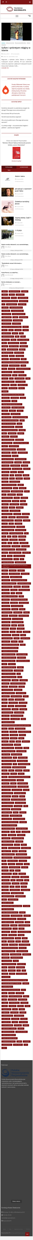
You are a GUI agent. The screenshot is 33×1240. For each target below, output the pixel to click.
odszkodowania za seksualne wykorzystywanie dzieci (16, 725)
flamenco (19, 478)
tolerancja (5, 954)
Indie (4, 56)
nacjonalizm (18, 690)
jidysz (16, 559)
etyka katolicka (22, 452)
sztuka (4, 935)
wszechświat (6, 1022)
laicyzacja (5, 632)
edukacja (22, 430)
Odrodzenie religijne (8, 722)
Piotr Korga (6, 754)
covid (14, 375)
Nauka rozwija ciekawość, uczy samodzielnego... (15, 244)
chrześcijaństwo (7, 372)
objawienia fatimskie (17, 715)
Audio (3, 42)
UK (24, 970)
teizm (18, 941)
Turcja (4, 967)
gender (20, 485)
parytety (5, 741)
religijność (22, 851)
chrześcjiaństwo (19, 372)
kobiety (19, 593)
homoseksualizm (7, 514)
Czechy (13, 385)
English (5, 446)
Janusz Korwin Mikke (8, 549)
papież (21, 738)
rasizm (17, 844)
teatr (4, 941)
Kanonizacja (25, 573)
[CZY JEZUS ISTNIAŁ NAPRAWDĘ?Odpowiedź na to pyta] (16, 1136)
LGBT (19, 632)
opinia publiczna (20, 728)
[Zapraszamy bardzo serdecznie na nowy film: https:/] (16, 1171)
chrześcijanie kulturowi (23, 368)
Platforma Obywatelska (9, 761)
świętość (14, 925)
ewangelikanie (15, 465)
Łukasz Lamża (25, 638)
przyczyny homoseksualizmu (10, 822)
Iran (7, 56)
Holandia (5, 510)
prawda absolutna (7, 793)
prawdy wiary (6, 796)
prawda (26, 790)
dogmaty (12, 410)
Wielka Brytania (14, 1002)
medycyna (11, 664)
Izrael (15, 543)
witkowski (12, 1006)
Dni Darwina (6, 407)
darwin (4, 388)
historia (5, 507)
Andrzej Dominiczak (17, 310)
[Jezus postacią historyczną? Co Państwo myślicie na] (16, 1189)
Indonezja (18, 523)
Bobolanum (24, 346)
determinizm (6, 401)
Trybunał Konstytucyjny (9, 964)
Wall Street (20, 993)
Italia (4, 543)
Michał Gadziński (7, 670)
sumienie (27, 915)
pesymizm (18, 748)
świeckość (5, 925)
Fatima (20, 472)
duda (22, 420)
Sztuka (3, 44)
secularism (5, 880)
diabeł (14, 401)
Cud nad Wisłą (19, 378)
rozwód (5, 867)
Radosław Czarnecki (8, 841)
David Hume (13, 388)
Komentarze (24, 167)
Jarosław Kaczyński (15, 552)
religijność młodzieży (8, 854)
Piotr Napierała (7, 757)
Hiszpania (19, 507)
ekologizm (5, 436)
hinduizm (23, 504)
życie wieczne (17, 1044)
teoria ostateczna (24, 944)
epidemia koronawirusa (9, 449)
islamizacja (22, 536)
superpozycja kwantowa (9, 919)
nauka (11, 699)
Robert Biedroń (12, 860)
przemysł (5, 815)
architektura (16, 323)
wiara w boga (12, 999)
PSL (13, 831)
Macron (14, 641)
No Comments (15, 54)
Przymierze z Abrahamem (9, 825)
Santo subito (6, 877)
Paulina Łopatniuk (7, 744)
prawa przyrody (17, 790)
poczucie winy (6, 767)
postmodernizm (23, 783)
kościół (22, 609)
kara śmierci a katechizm (9, 583)
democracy (5, 398)
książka (21, 625)
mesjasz (20, 667)
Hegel (22, 501)
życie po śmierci (7, 1044)
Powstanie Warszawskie (9, 786)
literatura (15, 635)
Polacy (11, 770)
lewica (12, 632)
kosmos (5, 615)
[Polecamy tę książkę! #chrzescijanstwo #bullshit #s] (16, 1154)
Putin (4, 835)
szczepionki (6, 932)
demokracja (15, 398)
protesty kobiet (7, 812)
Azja (21, 333)
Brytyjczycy (20, 356)
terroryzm (22, 948)
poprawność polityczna (8, 780)
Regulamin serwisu (18, 1229)
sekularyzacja (6, 883)
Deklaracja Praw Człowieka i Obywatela (13, 394)
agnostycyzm (23, 301)
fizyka (12, 478)
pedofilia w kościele (8, 748)
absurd (12, 294)
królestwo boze (24, 615)
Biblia (4, 343)
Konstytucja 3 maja (17, 606)
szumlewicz (12, 935)
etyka (14, 452)
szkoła (13, 932)
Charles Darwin (14, 365)
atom (11, 330)
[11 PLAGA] (7, 230)
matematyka (21, 657)
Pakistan (22, 735)
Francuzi (5, 481)
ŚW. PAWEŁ (22, 919)
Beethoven (5, 339)
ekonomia (13, 436)
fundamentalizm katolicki (9, 485)
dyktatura (18, 427)
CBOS (23, 359)
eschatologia (6, 452)
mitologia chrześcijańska (9, 677)
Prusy (15, 812)
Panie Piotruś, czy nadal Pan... (9, 272)
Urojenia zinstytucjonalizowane (11, 990)
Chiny (4, 368)
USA (23, 990)
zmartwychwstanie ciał (8, 1035)
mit (18, 673)
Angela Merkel (6, 317)
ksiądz (14, 625)
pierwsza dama (21, 751)
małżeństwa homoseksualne (10, 648)
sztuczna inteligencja (24, 932)
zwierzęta (26, 1041)
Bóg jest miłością (12, 349)
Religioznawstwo (20, 42)
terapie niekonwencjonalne (10, 948)
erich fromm (21, 449)
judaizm (5, 570)
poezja (4, 770)
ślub (18, 886)
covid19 (5, 378)
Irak (26, 533)
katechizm (25, 586)
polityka (21, 773)
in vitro (4, 523)
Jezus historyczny (19, 556)
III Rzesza (18, 520)
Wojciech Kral (6, 1009)
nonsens (15, 709)
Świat (28, 42)
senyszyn (24, 883)
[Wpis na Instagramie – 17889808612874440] (16, 1118)
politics (26, 770)
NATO (25, 696)
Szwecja (21, 935)
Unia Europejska (21, 973)
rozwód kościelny (14, 867)
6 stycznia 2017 (19, 193)
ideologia (12, 517)
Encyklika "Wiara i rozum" (21, 443)
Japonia (5, 552)
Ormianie (5, 735)
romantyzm (23, 860)
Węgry (26, 996)
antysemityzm (6, 323)
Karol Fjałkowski (7, 586)
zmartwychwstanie (21, 1031)
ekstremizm (19, 439)
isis (9, 536)
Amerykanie (6, 310)
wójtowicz (5, 1012)
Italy (10, 543)
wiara (4, 999)
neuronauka (23, 702)
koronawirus (6, 609)
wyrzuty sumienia (7, 1025)
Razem (23, 844)
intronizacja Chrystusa (16, 533)
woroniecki (15, 1019)
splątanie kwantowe (8, 896)
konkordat (14, 603)
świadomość (19, 922)
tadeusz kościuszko (8, 938)
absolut (5, 294)
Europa (15, 456)
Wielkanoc (24, 1002)
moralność (5, 683)
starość (22, 912)
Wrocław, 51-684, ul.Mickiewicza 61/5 (13, 1212)
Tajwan (18, 938)
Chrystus (11, 368)
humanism (17, 514)
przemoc (23, 812)
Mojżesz (15, 680)
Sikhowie (5, 886)
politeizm (18, 770)
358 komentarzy (20, 181)
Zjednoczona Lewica (8, 1031)
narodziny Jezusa (16, 696)
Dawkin (21, 388)
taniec (24, 938)
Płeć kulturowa (7, 764)
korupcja (15, 609)
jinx (22, 559)
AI (3, 304)
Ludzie (16, 638)
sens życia (15, 883)
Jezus (9, 556)
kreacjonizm (13, 615)
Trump (15, 961)
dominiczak (5, 414)
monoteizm (23, 680)
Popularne (8, 167)
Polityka (14, 773)
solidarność (6, 893)
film (12, 475)
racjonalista (12, 835)
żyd (26, 1044)
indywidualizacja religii (8, 526)
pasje (18, 741)
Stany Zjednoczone (8, 909)
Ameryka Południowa (16, 307)
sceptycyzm (25, 877)
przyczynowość (7, 819)
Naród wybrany (21, 693)
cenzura (5, 365)
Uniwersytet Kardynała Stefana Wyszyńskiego (14, 980)
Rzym (17, 870)
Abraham (24, 291)
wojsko (22, 1009)
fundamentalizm (15, 481)
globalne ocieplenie (17, 491)
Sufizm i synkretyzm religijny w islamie (15, 49)
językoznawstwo (7, 559)
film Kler (18, 475)
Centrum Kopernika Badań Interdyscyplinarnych (15, 362)
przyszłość (5, 831)
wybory (15, 1022)
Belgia (13, 339)
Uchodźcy (11, 970)
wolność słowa (19, 1015)
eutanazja (18, 462)
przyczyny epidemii (19, 819)
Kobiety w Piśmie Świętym (9, 596)
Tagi (9, 170)
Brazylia (5, 356)
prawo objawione (7, 806)
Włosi (27, 1006)
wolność (23, 1012)
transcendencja (7, 961)
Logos (23, 635)
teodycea (25, 941)
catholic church (15, 359)
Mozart (5, 686)
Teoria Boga (13, 944)
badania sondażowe (8, 336)
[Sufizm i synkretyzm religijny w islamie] (16, 31)
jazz (4, 556)
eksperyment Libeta (8, 439)
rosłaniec (11, 864)
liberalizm (26, 632)
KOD (21, 596)
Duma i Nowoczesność (8, 423)
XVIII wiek (17, 1025)
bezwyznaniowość (23, 339)
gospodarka (11, 494)
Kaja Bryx (21, 570)
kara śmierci (6, 580)
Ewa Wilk (26, 462)
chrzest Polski (6, 375)
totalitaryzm (27, 954)
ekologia (21, 433)
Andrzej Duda (6, 314)
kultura (13, 628)
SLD (12, 886)
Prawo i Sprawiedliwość (18, 799)
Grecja (19, 494)
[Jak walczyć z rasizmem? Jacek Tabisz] (7, 189)
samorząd (22, 873)
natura (4, 699)
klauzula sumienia (24, 590)
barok (23, 336)
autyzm (15, 333)
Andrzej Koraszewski (18, 314)
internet (5, 533)
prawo (22, 796)
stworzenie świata (16, 915)
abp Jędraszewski (14, 291)
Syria (16, 56)
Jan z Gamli (25, 546)
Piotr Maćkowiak (16, 754)
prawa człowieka (23, 786)
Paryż (12, 741)
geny (15, 488)
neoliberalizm (13, 702)
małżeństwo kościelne (8, 654)
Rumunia (5, 870)
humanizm (25, 514)
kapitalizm (5, 577)
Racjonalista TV (5, 1233)
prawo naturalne (20, 802)
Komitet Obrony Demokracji (19, 599)
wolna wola (14, 1012)
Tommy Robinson (15, 954)
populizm (20, 780)
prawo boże (6, 799)
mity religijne (6, 680)
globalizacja (6, 491)
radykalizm (19, 841)
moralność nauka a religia (18, 683)
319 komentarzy (20, 196)
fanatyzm (26, 468)
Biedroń (23, 343)
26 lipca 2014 (5, 54)
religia (4, 848)
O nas (10, 1229)
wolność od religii (7, 1015)
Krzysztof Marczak (17, 622)
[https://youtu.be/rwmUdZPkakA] (16, 1100)
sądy (15, 873)
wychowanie (23, 1022)
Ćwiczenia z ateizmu (8, 381)
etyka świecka (6, 456)
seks (26, 880)
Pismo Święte (22, 757)
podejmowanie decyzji (19, 767)
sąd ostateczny (6, 873)
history (12, 507)
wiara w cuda (22, 999)
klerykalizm (5, 593)
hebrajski (15, 501)
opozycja (5, 731)
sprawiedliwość (13, 899)
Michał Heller (18, 670)
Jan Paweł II (16, 546)
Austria (25, 330)
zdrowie (21, 1028)
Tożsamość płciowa (17, 957)
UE (18, 970)
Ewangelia (5, 465)
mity (20, 677)
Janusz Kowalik (21, 549)
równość (19, 864)
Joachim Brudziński (8, 562)
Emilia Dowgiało (7, 443)
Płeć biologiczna (22, 761)
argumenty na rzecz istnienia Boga (11, 327)
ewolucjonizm (6, 468)
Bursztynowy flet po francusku (10, 113)
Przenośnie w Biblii (16, 815)
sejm (13, 880)
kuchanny (5, 628)
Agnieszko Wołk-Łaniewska (10, 301)
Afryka (13, 298)
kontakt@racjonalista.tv (8, 1218)
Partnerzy (28, 1229)
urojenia (26, 983)
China (23, 365)
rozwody (24, 867)
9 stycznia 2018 (19, 179)
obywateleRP (15, 719)
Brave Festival (19, 352)
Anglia (15, 317)
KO (13, 593)
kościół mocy (18, 612)
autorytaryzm (6, 333)
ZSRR (19, 1041)
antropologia (23, 317)
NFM (4, 706)
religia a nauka (26, 848)
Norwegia (23, 709)
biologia (5, 346)
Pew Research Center (8, 751)
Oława (4, 728)
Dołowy (20, 410)
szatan (21, 928)
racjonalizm (21, 835)
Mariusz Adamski (22, 654)
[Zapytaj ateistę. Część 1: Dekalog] (7, 218)
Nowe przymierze (7, 712)
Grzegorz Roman (7, 497)
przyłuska (23, 822)
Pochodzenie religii (24, 764)
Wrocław (24, 1019)
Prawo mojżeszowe (8, 802)
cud (11, 378)
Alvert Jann (22, 304)
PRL (26, 806)
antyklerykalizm (7, 320)
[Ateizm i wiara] (7, 176)
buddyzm (5, 359)
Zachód (26, 1025)
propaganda (6, 809)
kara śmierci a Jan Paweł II (19, 580)
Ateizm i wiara (20, 176)
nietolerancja (6, 709)
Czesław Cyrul (22, 385)
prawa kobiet (6, 790)
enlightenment (14, 446)
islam (14, 536)
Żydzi (4, 1048)
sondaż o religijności (17, 893)
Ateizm (25, 327)
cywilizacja (5, 385)
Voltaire (11, 993)
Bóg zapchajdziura (7, 352)
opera (11, 728)
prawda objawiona (19, 793)
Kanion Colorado (14, 573)
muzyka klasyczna (7, 690)
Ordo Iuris (13, 731)
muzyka (21, 686)
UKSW (12, 973)
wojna (14, 1009)
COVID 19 (22, 375)
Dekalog (5, 391)
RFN (4, 860)
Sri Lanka (26, 906)
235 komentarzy (20, 208)
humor (4, 517)
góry (4, 494)
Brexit (11, 356)
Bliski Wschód (13, 346)
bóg (4, 349)
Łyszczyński (6, 641)
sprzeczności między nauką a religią (12, 906)
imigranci (26, 520)
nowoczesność (19, 712)
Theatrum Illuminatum (8, 951)
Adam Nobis (20, 294)
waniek (4, 996)
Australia (18, 330)
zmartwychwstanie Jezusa (9, 1038)
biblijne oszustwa (13, 343)
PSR (18, 831)
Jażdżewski (26, 552)
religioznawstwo (7, 857)
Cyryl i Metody (20, 381)
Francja (27, 478)
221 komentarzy (20, 235)
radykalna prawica (7, 844)
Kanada (5, 573)
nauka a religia (19, 699)
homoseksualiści (15, 510)
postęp (13, 783)
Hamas (16, 497)
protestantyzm (16, 809)
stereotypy (5, 915)
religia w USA (6, 851)
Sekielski (20, 880)
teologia (5, 944)
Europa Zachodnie (7, 462)
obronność (5, 719)
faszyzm (14, 472)
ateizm (4, 330)
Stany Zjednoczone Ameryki (10, 912)
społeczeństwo (20, 896)
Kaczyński (12, 570)
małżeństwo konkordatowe (10, 651)
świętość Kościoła (24, 925)
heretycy (5, 504)
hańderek (24, 497)
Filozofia (5, 478)
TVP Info (11, 967)
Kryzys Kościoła (17, 619)
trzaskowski (21, 964)
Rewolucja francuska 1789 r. (22, 857)
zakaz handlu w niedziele (9, 1028)
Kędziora (14, 590)
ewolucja (24, 465)
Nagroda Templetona (8, 693)
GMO (26, 491)
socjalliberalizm (15, 890)
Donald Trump (15, 414)
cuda (28, 378)
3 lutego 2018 (19, 222)
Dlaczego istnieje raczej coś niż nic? (12, 404)
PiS (15, 757)
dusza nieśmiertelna (8, 427)
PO (15, 764)
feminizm (5, 475)
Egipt (4, 433)
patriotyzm (26, 741)
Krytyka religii (6, 619)
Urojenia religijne (7, 986)
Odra (23, 719)
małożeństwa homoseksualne (10, 644)
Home (4, 1229)
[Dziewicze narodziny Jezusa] (7, 201)
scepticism (15, 877)
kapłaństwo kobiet (16, 577)
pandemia (13, 738)
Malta (22, 644)
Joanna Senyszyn (20, 562)
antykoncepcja (17, 320)
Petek (26, 748)
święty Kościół (6, 928)
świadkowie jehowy (8, 922)
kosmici (26, 612)
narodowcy (5, 696)
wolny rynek (6, 1019)
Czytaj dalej (6, 68)
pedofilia (17, 744)
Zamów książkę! (16, 161)
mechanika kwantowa (23, 661)
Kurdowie (20, 628)
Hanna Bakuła (6, 501)
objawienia (5, 715)
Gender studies (7, 488)
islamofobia (13, 539)
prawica (15, 796)
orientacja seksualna (24, 731)
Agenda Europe (23, 298)
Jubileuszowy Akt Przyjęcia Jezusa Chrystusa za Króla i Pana (15, 566)
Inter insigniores (20, 530)
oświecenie (14, 735)
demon (23, 398)
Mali (21, 641)
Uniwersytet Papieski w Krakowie (11, 983)
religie (14, 851)
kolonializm (5, 599)
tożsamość (5, 957)
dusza (19, 423)
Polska (4, 777)
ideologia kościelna (22, 517)
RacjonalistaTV (7, 1221)
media (4, 664)
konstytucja (6, 606)
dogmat (5, 410)
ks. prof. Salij (6, 625)
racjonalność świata (18, 838)
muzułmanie (13, 686)
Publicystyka (10, 42)
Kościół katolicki (7, 612)
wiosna (4, 1006)
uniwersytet (6, 977)
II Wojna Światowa (7, 520)
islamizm (5, 539)
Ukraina (5, 973)
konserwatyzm (23, 603)
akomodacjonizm (11, 304)
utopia (4, 993)
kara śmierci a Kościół (24, 583)
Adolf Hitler (6, 298)
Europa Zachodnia (20, 459)
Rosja (4, 864)
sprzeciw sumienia (7, 902)
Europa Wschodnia (7, 459)
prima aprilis (18, 806)
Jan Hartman (6, 546)
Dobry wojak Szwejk (18, 407)
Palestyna (5, 738)
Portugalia (5, 783)
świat (27, 922)
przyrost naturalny (21, 828)
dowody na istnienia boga (20, 417)
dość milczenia (6, 417)
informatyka (21, 526)
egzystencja (12, 433)
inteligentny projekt (8, 530)
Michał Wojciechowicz (8, 673)
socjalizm (5, 890)
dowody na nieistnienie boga (10, 420)
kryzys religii (6, 622)
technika (11, 941)
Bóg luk (22, 349)
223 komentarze (20, 225)
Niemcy (11, 706)
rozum (26, 864)
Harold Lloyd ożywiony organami (11, 117)
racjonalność (6, 838)
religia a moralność (14, 848)
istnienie (22, 539)
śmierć (24, 886)
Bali (17, 336)
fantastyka (5, 472)
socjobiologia (25, 890)
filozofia (26, 475)
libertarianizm (6, 635)
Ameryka (5, 307)
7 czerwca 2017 (19, 233)
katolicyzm (5, 590)
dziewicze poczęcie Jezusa (9, 430)
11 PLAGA (18, 230)
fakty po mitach (17, 468)
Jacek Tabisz (12, 56)
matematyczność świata (9, 657)
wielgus (5, 1002)
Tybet (4, 970)
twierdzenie (20, 967)
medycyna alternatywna (9, 667)
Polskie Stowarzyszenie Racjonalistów (19, 777)
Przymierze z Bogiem (8, 828)
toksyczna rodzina (22, 951)
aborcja (5, 291)
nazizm (4, 702)
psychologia (26, 831)
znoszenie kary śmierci (8, 1041)
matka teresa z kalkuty (8, 661)
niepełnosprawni (20, 706)
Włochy (20, 1006)
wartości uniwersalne (15, 996)
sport (4, 899)
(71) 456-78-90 (7, 1215)
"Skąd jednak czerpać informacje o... (11, 263)
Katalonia (17, 586)
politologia (5, 773)
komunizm (5, 603)
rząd (12, 870)
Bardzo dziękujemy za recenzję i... (11, 282)
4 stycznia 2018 (19, 206)
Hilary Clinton (14, 504)
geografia (22, 488)
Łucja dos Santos (7, 638)
